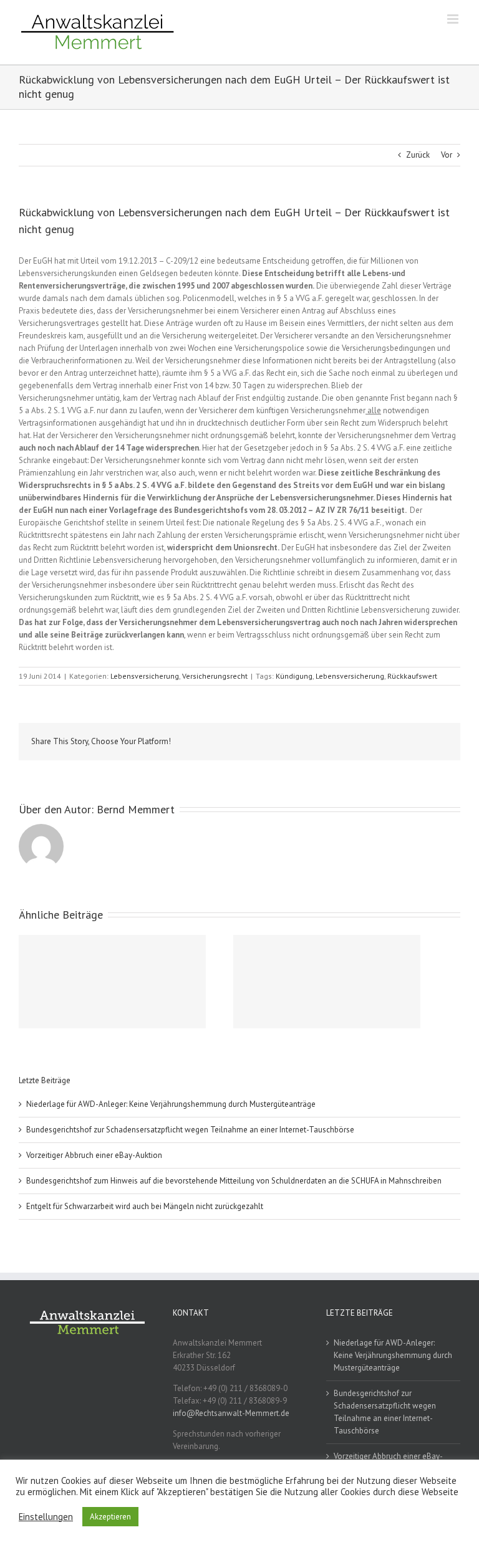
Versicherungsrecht (215, 676)
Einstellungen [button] (46, 1517)
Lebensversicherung (144, 676)
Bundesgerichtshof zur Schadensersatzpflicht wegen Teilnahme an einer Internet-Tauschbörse (190, 1129)
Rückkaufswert (412, 676)
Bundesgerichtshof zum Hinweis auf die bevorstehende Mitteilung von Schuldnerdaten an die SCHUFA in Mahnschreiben (234, 1180)
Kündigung (294, 676)
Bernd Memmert (136, 809)
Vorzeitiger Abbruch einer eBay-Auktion (94, 1155)
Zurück (418, 155)
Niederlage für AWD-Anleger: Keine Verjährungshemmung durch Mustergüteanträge (171, 1104)
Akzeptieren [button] (110, 1516)
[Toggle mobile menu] (453, 19)
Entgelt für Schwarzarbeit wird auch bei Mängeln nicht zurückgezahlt (144, 1206)
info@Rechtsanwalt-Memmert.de (231, 1413)
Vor (446, 155)
